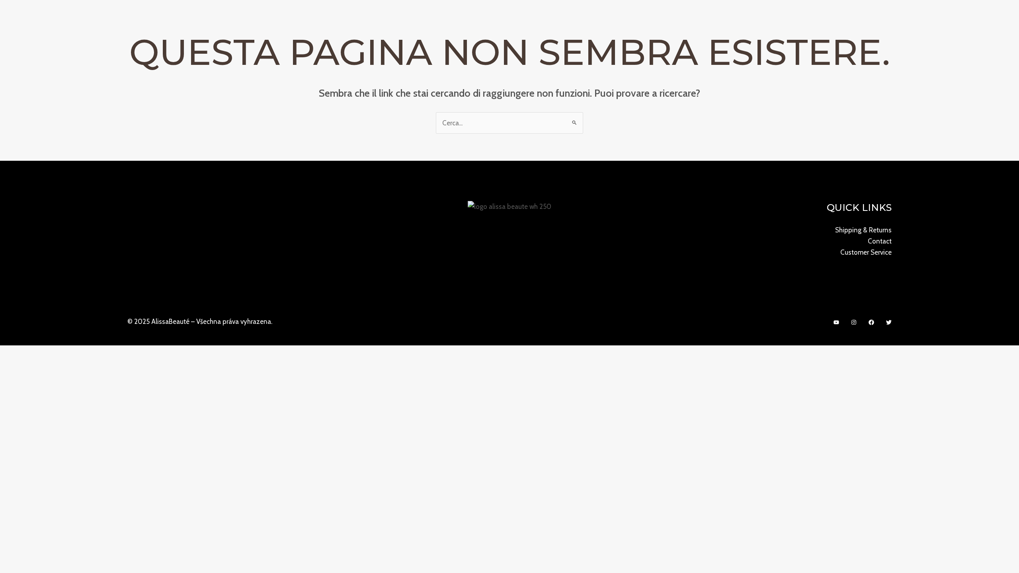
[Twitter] (889, 322)
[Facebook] (871, 322)
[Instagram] (854, 322)
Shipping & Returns (863, 230)
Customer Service (866, 252)
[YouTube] (836, 322)
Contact (880, 241)
